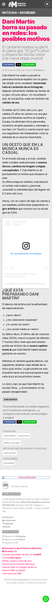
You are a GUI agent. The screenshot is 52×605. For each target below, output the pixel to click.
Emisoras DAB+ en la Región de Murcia (19, 567)
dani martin (10, 435)
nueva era (23, 435)
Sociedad (27, 13)
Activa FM (25, 502)
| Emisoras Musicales (32, 579)
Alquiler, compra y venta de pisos (17, 561)
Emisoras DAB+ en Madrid (13, 570)
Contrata (11, 557)
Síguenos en (15, 536)
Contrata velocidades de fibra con (21, 554)
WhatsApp (29, 65)
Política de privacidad (36, 582)
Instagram (29, 410)
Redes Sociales (12, 442)
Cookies (21, 582)
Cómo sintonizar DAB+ (12, 573)
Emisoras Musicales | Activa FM (19, 4)
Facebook (9, 65)
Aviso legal (11, 582)
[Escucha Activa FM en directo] (47, 4)
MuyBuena (36, 502)
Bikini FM (10, 505)
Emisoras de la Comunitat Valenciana (18, 564)
